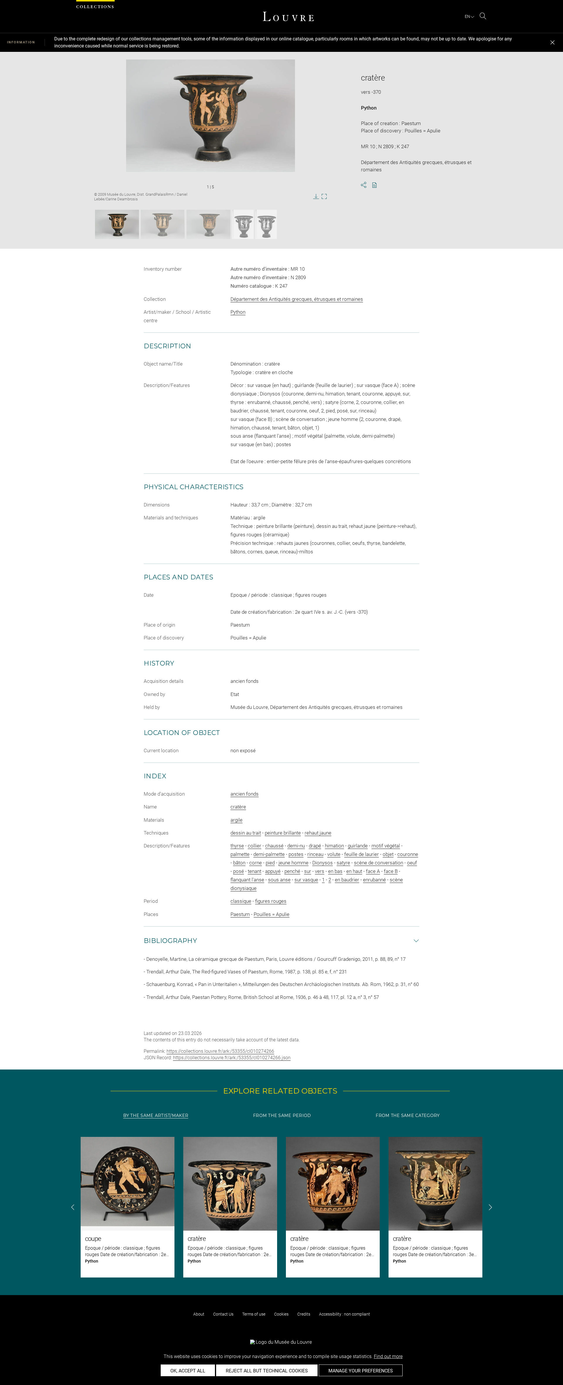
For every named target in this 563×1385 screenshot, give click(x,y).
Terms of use (253, 1314)
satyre (343, 863)
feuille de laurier (361, 854)
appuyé (273, 871)
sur (307, 871)
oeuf (412, 863)
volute (333, 854)
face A (373, 871)
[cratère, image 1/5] (117, 224)
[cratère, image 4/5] (243, 224)
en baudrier (347, 880)
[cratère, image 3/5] (208, 224)
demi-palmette (269, 854)
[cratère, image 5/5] (266, 224)
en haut (354, 871)
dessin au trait (245, 833)
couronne (407, 854)
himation (334, 846)
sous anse (279, 880)
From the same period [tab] (282, 1115)
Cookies (281, 1314)
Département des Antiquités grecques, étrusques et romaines (296, 299)
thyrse (237, 846)
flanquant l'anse (247, 880)
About (198, 1314)
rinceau (315, 854)
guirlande (358, 846)
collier (254, 846)
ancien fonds (244, 794)
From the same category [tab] (408, 1115)
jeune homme (293, 863)
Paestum (240, 914)
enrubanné (374, 880)
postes (296, 854)
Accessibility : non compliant (344, 1314)
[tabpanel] (281, 1207)
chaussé (274, 846)
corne (255, 863)
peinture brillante (283, 833)
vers (319, 871)
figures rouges (270, 901)
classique (240, 901)
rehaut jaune (318, 833)
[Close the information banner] (552, 42)
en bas (335, 871)
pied (270, 863)
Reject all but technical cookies (267, 1371)
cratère (238, 807)
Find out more (388, 1356)
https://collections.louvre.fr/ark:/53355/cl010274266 (220, 1051)
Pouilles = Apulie (271, 914)
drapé (315, 846)
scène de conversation (378, 863)
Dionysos (322, 863)
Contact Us (223, 1314)
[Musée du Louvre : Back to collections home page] (288, 16)
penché (292, 871)
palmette (240, 854)
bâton (239, 863)
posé (238, 871)
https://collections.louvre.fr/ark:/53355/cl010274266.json (232, 1057)
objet (388, 854)
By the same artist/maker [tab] (155, 1115)
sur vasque (306, 880)
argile (236, 820)
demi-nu (296, 846)
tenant (254, 871)
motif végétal (386, 846)
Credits (303, 1314)
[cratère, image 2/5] (163, 224)
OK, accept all (187, 1371)
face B (391, 871)
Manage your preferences (360, 1371)
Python (369, 108)
